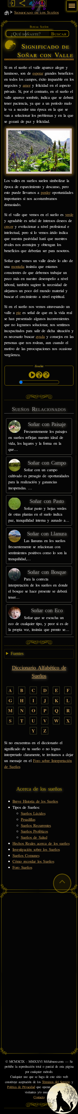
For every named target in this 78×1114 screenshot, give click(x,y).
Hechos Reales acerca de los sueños (40, 843)
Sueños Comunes (25, 855)
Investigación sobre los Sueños (36, 849)
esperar (37, 73)
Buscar (59, 33)
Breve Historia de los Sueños (35, 801)
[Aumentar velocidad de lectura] (39, 374)
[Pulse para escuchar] (32, 374)
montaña (17, 266)
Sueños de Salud (34, 837)
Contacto (39, 1097)
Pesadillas (28, 819)
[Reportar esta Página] (42, 3)
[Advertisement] (39, 934)
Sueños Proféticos (34, 831)
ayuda (40, 336)
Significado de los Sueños (36, 12)
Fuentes (17, 653)
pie (18, 312)
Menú (71, 3)
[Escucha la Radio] (32, 3)
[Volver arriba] (62, 883)
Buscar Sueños (39, 27)
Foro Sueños (22, 867)
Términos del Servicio (56, 1082)
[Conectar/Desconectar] (12, 3)
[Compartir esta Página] (22, 3)
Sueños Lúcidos (33, 813)
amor (26, 85)
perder (45, 192)
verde (69, 214)
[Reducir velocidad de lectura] (46, 374)
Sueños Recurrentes (36, 825)
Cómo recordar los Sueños (33, 861)
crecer (8, 226)
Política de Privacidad (21, 1087)
